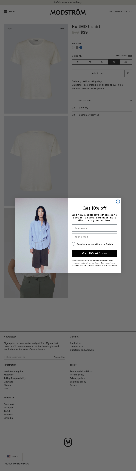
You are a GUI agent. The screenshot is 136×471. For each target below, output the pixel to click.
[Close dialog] (118, 201)
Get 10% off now (94, 253)
